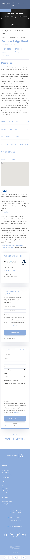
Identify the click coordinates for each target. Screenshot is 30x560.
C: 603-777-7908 (16, 510)
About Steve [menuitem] (5, 486)
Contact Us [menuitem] (4, 493)
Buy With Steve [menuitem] (5, 470)
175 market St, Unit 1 (15, 519)
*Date (5, 366)
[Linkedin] (12, 535)
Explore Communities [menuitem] (7, 475)
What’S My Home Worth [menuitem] (8, 504)
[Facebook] (6, 535)
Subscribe (15, 332)
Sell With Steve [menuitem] (5, 472)
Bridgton (5, 247)
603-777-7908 (23, 4)
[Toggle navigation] (27, 4)
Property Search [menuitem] (6, 477)
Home (3, 245)
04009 (11, 247)
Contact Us (9, 349)
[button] (2, 18)
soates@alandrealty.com (16, 526)
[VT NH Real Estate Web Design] (15, 548)
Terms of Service (10, 425)
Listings (8, 245)
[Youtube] (23, 535)
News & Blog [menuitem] (5, 490)
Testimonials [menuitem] (5, 488)
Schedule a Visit (20, 349)
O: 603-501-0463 (16, 512)
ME (13, 245)
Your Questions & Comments (11, 380)
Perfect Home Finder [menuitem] (7, 501)
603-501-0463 (10, 271)
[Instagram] (18, 535)
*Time (5, 373)
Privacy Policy (6, 212)
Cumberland (19, 245)
